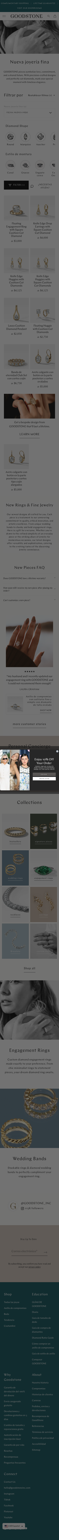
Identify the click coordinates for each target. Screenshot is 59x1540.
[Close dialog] (57, 751)
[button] (44, 778)
